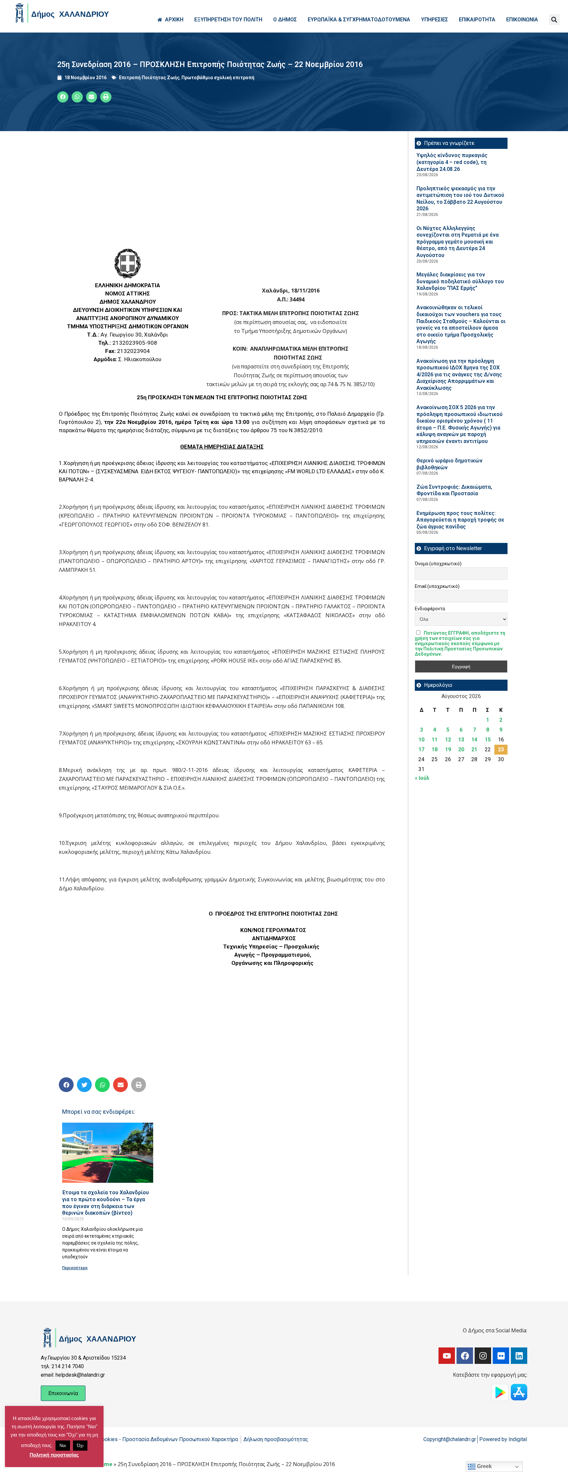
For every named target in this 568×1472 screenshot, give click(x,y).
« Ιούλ (422, 778)
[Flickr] (501, 1355)
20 (461, 749)
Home (104, 1464)
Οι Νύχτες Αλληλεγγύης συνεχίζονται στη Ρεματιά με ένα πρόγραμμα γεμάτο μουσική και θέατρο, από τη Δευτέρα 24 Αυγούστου (457, 241)
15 (488, 739)
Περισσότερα (74, 1268)
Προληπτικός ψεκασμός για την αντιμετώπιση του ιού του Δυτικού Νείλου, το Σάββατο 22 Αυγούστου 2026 (460, 198)
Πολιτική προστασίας (54, 1455)
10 (421, 739)
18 (435, 749)
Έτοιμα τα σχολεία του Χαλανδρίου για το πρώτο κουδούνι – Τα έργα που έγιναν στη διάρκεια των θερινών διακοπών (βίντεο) (105, 1202)
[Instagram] (483, 1355)
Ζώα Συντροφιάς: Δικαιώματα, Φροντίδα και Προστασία (454, 490)
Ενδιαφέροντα (430, 608)
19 (448, 749)
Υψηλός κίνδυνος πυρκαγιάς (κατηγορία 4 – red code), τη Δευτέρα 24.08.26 (451, 162)
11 (435, 739)
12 (448, 739)
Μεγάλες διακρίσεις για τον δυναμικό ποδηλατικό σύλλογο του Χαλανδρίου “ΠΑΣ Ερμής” (460, 281)
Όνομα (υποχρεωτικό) (438, 563)
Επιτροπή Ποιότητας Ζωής (149, 77)
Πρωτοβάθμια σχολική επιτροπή (217, 77)
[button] (554, 19)
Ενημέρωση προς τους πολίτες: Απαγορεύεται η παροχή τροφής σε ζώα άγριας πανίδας (460, 520)
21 (474, 749)
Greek (484, 1466)
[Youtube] (446, 1355)
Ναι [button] (62, 1445)
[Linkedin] (519, 1355)
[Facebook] (465, 1355)
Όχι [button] (80, 1445)
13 (461, 739)
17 (421, 749)
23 (501, 749)
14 (474, 739)
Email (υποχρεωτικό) (437, 586)
